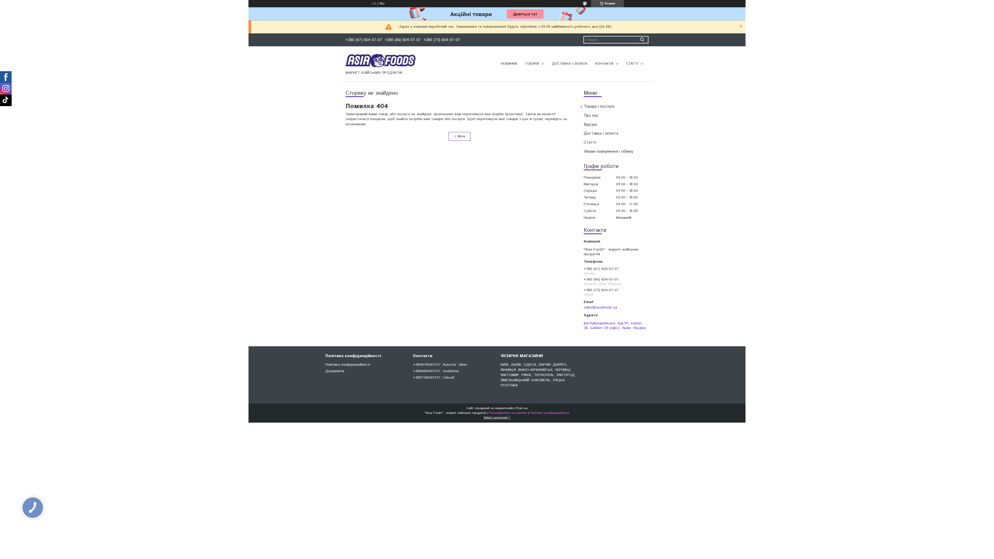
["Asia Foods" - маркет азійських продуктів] (381, 60)
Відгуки (590, 124)
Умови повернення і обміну (608, 151)
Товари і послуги (599, 106)
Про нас (591, 115)
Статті (632, 63)
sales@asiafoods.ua (600, 307)
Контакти (604, 63)
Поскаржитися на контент (508, 413)
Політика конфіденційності (347, 364)
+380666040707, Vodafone (436, 371)
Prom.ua (522, 408)
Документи (334, 371)
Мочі (461, 136)
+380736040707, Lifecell (433, 377)
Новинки (509, 63)
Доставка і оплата (569, 63)
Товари (532, 63)
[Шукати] (642, 39)
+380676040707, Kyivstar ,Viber (440, 364)
